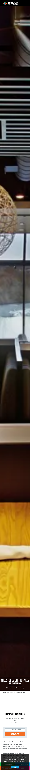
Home (4, 692)
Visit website (15, 734)
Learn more (17, 764)
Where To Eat (11, 692)
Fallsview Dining (21, 692)
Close (15, 767)
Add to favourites (16, 729)
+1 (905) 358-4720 (15, 724)
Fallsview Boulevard (15, 722)
